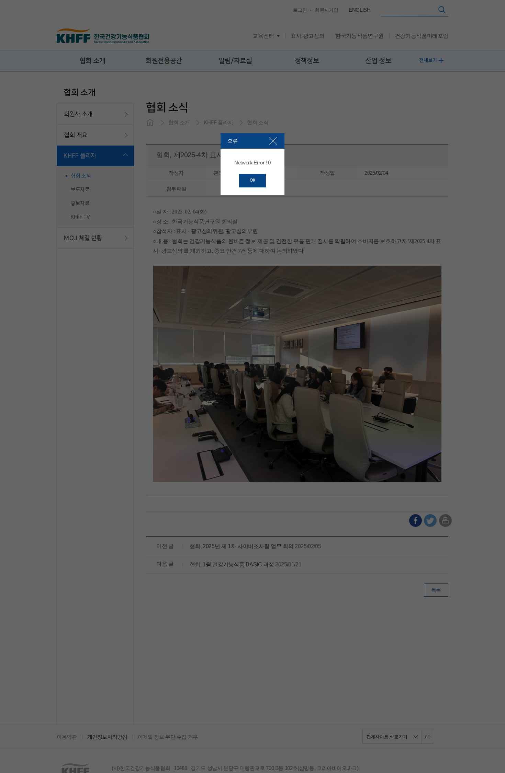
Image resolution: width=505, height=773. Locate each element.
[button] (273, 141)
